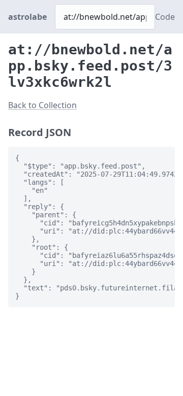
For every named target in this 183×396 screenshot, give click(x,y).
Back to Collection (42, 105)
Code (165, 16)
